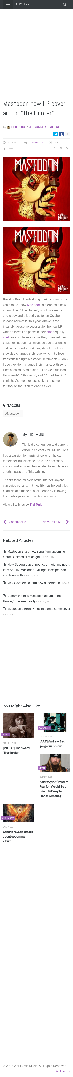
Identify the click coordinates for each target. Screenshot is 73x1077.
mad (6, 337)
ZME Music (23, 4)
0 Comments (36, 142)
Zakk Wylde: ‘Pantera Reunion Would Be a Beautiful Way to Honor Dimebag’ (54, 788)
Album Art (38, 127)
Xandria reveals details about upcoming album (18, 836)
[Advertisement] (36, 51)
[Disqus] (36, 903)
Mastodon (34, 304)
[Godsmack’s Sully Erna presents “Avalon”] (5, 521)
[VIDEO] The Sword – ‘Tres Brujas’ (17, 750)
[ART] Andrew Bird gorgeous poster (52, 743)
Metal (54, 127)
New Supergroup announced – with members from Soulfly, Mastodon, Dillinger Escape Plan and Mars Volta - (36, 570)
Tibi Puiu (17, 127)
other (50, 332)
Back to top (62, 1071)
